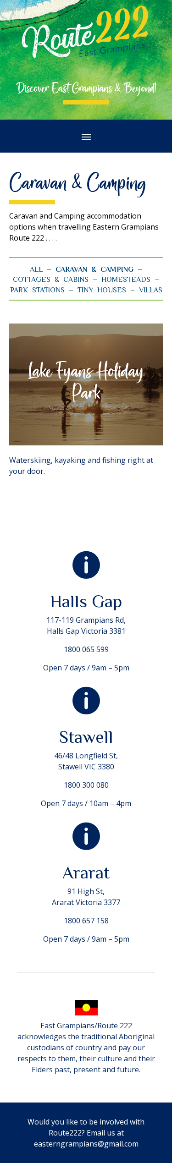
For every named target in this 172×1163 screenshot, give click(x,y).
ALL (36, 269)
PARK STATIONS (37, 290)
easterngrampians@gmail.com (86, 1144)
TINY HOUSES (102, 290)
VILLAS (150, 290)
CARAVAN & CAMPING (94, 269)
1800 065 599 (86, 649)
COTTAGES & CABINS (51, 279)
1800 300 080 (86, 785)
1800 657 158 (86, 921)
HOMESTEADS (125, 279)
